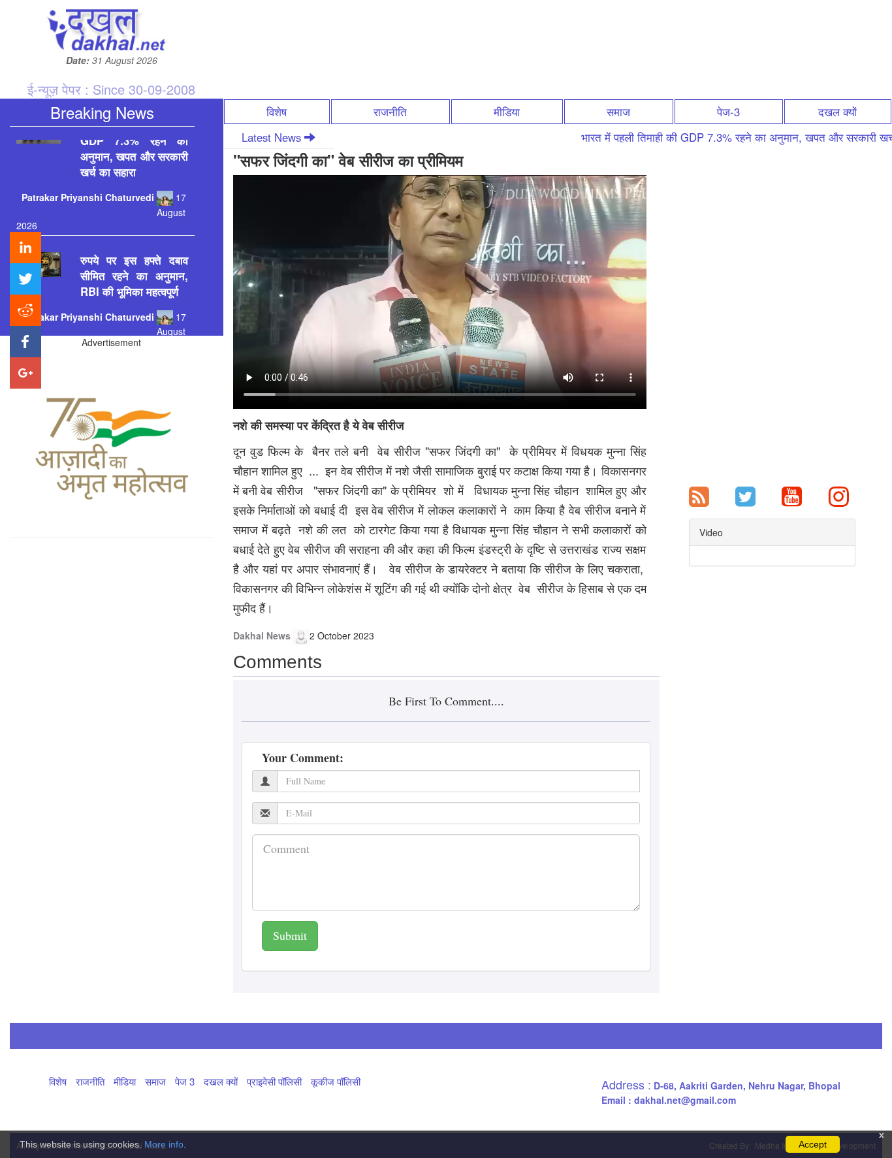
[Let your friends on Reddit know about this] (25, 310)
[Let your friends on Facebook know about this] (25, 341)
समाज (618, 112)
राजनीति (390, 112)
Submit (290, 935)
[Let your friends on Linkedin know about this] (25, 247)
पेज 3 (185, 1081)
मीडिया (507, 112)
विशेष (276, 112)
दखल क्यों (837, 112)
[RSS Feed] (699, 494)
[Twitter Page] (745, 494)
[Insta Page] (839, 494)
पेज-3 (728, 112)
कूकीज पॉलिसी (335, 1081)
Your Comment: (302, 757)
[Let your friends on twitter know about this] (25, 279)
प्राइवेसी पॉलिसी (274, 1081)
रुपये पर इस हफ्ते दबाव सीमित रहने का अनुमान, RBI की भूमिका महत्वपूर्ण (134, 257)
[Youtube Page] (792, 494)
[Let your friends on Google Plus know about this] (25, 373)
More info (163, 1144)
